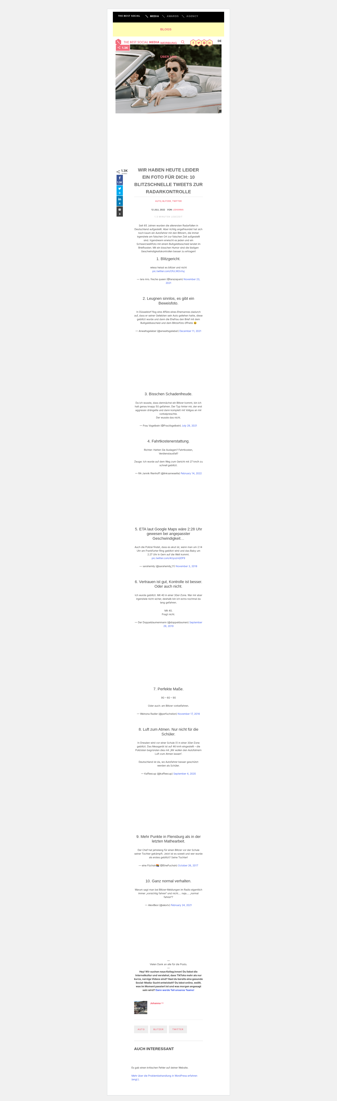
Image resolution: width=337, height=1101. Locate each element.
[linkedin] (210, 43)
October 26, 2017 (188, 865)
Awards (173, 16)
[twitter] (199, 43)
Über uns (168, 56)
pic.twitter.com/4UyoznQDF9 (168, 558)
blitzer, (167, 201)
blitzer (158, 1029)
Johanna (178, 209)
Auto (141, 1029)
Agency (192, 16)
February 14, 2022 (191, 473)
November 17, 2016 (189, 713)
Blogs (165, 29)
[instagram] (204, 43)
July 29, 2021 (189, 425)
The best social (129, 16)
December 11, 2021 (190, 330)
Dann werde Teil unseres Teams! (175, 989)
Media (154, 16)
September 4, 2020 (184, 773)
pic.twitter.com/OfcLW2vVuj (168, 271)
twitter (177, 201)
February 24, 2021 (181, 905)
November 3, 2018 (186, 566)
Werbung (168, 43)
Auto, (158, 201)
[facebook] (193, 43)
